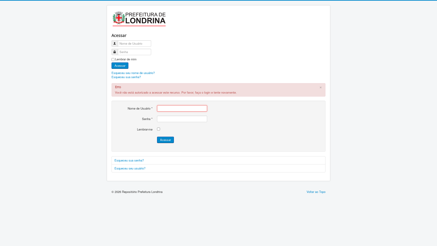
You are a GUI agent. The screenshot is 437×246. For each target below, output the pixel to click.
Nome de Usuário (140, 108)
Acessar (119, 65)
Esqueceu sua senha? (126, 77)
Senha (147, 119)
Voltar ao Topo (316, 192)
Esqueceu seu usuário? (129, 168)
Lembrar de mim (126, 59)
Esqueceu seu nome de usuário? (133, 73)
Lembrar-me (144, 129)
